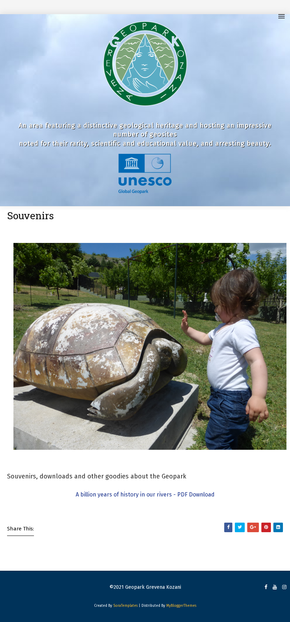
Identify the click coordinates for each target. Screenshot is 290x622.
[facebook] (266, 587)
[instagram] (284, 587)
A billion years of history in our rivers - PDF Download (145, 494)
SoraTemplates (125, 606)
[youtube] (275, 587)
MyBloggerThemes (181, 606)
